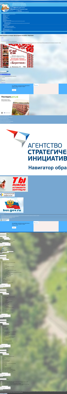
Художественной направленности (7, 8)
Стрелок (3, 359)
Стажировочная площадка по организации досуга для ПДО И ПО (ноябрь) (11, 383)
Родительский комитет (7, 22)
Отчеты (4, 28)
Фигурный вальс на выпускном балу (6, 367)
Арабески (3, 357)
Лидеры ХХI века (4, 362)
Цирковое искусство (4, 280)
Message (1, 242)
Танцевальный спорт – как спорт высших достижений (9, 363)
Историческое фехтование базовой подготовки (8, 356)
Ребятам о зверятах (4, 265)
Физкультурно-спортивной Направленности (9, 7)
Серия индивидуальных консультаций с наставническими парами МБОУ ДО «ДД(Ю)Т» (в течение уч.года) (15, 384)
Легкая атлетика (4, 311)
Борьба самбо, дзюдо (5, 281)
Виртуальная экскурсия (6, 15)
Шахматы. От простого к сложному (6, 275)
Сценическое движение (5, 271)
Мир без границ (4, 305)
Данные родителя (2, 232)
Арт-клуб (3, 308)
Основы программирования (5, 335)
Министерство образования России (4, 115)
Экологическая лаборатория (5, 306)
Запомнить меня (3, 80)
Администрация (5, 17)
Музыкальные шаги (4, 364)
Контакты (2, 31)
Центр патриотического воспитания (8, 10)
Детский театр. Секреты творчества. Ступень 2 (8, 337)
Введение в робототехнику (5, 302)
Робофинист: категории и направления (7, 341)
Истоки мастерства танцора (5, 276)
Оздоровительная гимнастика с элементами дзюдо (8, 262)
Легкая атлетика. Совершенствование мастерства (8, 369)
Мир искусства (4, 358)
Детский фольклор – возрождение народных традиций (9, 270)
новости (2, 38)
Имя (6, 233)
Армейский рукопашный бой (5, 361)
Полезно (1, 249)
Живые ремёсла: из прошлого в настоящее (7, 274)
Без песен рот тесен (4, 329)
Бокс (2, 278)
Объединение (2, 239)
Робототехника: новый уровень (6, 332)
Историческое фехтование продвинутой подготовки (8, 370)
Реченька (3, 264)
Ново (0, 250)
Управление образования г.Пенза (4, 118)
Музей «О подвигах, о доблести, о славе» (10, 27)
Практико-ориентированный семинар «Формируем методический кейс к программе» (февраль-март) (15, 382)
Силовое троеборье (4, 365)
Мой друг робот (4, 261)
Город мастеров (4, 277)
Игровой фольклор (4, 267)
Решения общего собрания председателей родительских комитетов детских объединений (17, 23)
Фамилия (7, 234)
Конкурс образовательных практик (8, 30)
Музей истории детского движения (9, 26)
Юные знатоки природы (5, 300)
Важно (1, 248)
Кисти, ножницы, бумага (5, 297)
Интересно (1, 247)
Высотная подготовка (5, 310)
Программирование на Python (6, 334)
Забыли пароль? (3, 82)
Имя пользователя (2, 77)
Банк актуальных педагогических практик (5, 122)
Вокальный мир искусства (5, 338)
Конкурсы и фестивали (6, 24)
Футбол (3, 327)
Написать (14, 227)
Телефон (1, 259)
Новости (2, 12)
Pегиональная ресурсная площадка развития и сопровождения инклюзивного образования (16, 11)
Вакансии (4, 33)
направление (2, 380)
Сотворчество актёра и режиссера (6, 368)
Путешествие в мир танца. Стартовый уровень (8, 266)
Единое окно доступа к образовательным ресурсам (6, 121)
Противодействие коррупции (7, 20)
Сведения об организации (5, 13)
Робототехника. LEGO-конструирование (7, 301)
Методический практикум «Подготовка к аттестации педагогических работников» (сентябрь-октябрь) (15, 381)
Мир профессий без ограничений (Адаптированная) (8, 336)
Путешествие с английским (5, 333)
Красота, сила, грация (5, 298)
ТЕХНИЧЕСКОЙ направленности (7, 9)
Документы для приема (6, 18)
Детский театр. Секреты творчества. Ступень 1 (8, 307)
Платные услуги (5, 19)
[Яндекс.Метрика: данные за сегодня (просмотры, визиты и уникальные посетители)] (65, 232)
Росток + (3, 263)
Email (0, 344)
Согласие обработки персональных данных (7, 241)
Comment (1, 252)
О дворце (4, 14)
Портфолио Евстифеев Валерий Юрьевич (6, 217)
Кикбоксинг (3, 279)
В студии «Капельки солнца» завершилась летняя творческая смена (10, 216)
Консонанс (3, 366)
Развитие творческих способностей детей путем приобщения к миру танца (11, 272)
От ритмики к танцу (4, 299)
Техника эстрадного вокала (5, 309)
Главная (2, 5)
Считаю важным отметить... (3, 251)
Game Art (3, 330)
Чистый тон (3, 268)
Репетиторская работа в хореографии (7, 340)
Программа (1, 260)
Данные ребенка (2, 256)
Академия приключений (5, 328)
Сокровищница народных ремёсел (6, 273)
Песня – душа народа (5, 269)
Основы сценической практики (6, 360)
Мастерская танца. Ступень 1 (5, 304)
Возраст (1, 237)
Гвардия (3, 331)
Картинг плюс (3, 339)
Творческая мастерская (5, 303)
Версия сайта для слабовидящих (6, 74)
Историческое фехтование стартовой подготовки (8, 296)
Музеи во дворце (5, 25)
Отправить (1, 287)
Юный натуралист (4, 326)
